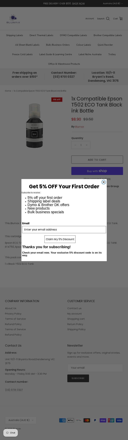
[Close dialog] (104, 182)
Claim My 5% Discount (60, 239)
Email (26, 223)
